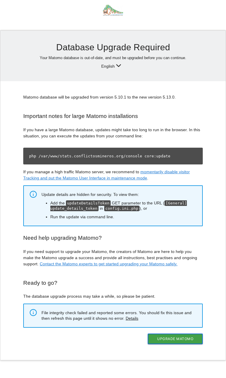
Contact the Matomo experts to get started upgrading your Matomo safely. (108, 264)
